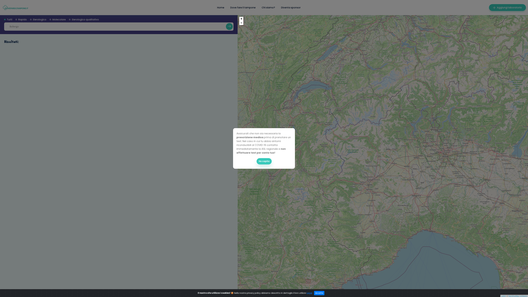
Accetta (319, 293)
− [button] (241, 23)
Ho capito (264, 161)
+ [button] (241, 18)
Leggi (309, 293)
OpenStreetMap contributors (517, 296)
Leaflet (503, 296)
